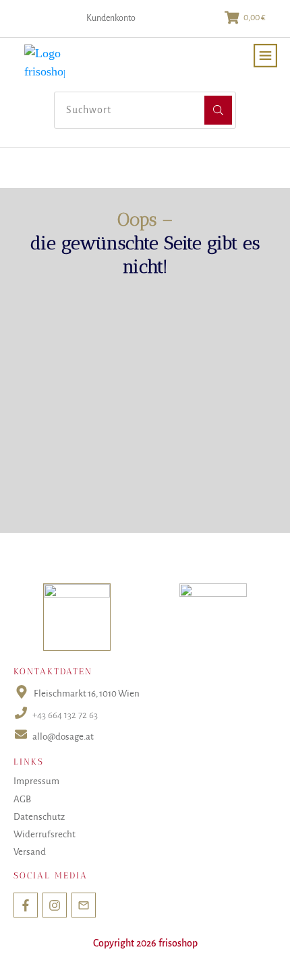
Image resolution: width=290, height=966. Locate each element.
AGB (22, 799)
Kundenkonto (111, 18)
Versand (29, 852)
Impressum (36, 781)
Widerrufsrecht (44, 834)
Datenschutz (39, 817)
